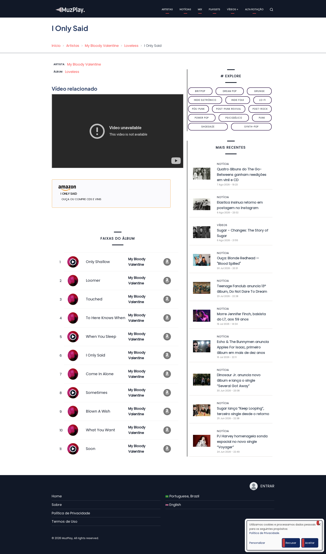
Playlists (214, 9)
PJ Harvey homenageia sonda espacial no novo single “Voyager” (242, 441)
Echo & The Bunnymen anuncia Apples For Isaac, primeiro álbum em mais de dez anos (243, 347)
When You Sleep (101, 336)
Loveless (131, 45)
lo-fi (262, 100)
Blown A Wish (98, 411)
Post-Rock (260, 108)
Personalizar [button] (257, 543)
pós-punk (198, 108)
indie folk (237, 100)
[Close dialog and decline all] (319, 523)
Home (57, 496)
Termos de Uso (64, 521)
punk (262, 117)
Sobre (57, 504)
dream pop (230, 91)
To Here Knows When (105, 317)
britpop (200, 91)
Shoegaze (208, 126)
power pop (202, 117)
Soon (90, 448)
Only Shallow (98, 261)
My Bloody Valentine (102, 45)
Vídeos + (232, 9)
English (174, 504)
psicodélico (233, 117)
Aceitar (309, 543)
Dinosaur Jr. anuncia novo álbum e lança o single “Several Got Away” (239, 380)
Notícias (185, 9)
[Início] (70, 9)
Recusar (291, 543)
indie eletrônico (205, 100)
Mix (200, 9)
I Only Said (95, 355)
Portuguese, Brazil (183, 496)
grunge (259, 91)
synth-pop (251, 126)
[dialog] (284, 535)
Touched (94, 299)
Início (56, 45)
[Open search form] (271, 9)
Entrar (267, 486)
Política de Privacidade (71, 513)
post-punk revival (228, 108)
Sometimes (96, 392)
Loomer (93, 280)
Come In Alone (100, 374)
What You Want (100, 430)
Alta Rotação (254, 9)
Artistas (167, 9)
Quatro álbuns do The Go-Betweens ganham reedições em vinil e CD (241, 174)
